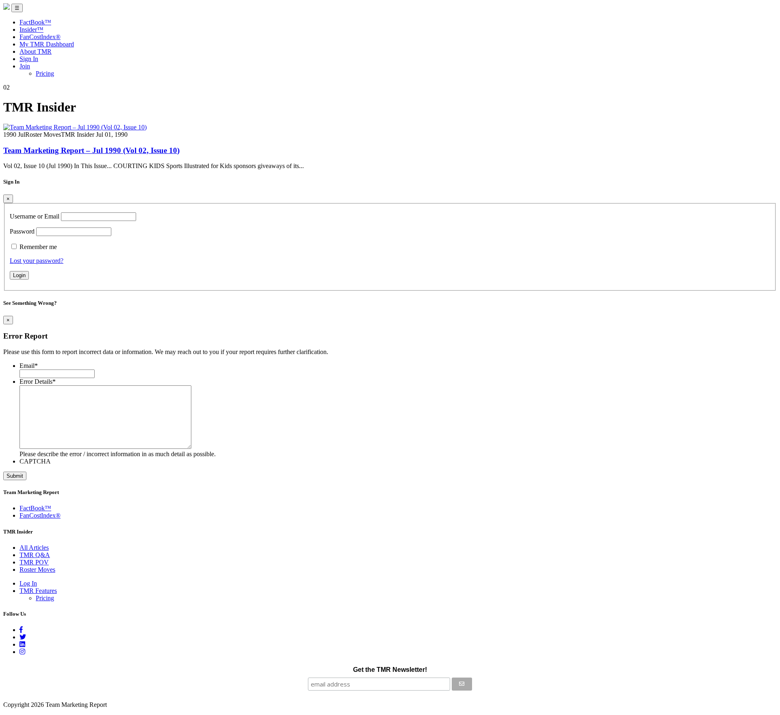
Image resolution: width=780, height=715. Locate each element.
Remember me (38, 246)
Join (25, 66)
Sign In (29, 58)
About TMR (36, 51)
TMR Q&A (35, 554)
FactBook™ (35, 22)
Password (22, 231)
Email (29, 365)
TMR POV (34, 562)
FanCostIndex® (40, 36)
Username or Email (34, 216)
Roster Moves (37, 569)
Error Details (38, 381)
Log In (28, 583)
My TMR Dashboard (47, 44)
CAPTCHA (35, 461)
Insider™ (31, 29)
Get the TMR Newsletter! (390, 669)
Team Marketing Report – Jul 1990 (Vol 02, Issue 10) (91, 150)
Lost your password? (36, 260)
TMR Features (38, 590)
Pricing (45, 73)
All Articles (34, 547)
